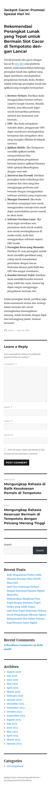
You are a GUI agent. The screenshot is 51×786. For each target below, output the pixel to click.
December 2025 (15, 703)
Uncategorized (15, 766)
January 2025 (14, 743)
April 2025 (12, 735)
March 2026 (13, 691)
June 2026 (12, 679)
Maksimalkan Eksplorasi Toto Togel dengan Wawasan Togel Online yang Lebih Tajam (23, 602)
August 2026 (14, 671)
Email (8, 421)
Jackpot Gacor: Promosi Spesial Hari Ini (24, 12)
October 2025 (14, 711)
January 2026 (14, 699)
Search (8, 544)
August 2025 (14, 719)
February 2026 (15, 695)
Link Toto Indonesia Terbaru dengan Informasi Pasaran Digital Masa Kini (25, 590)
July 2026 (12, 675)
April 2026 (13, 687)
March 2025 (13, 739)
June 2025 (12, 727)
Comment (10, 364)
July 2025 (12, 723)
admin (11, 330)
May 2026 (12, 683)
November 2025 (16, 707)
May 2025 (12, 731)
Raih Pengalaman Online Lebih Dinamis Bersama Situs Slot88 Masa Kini (24, 578)
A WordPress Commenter (18, 645)
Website (9, 435)
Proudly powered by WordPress (18, 780)
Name (8, 407)
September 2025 (16, 715)
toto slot (19, 63)
